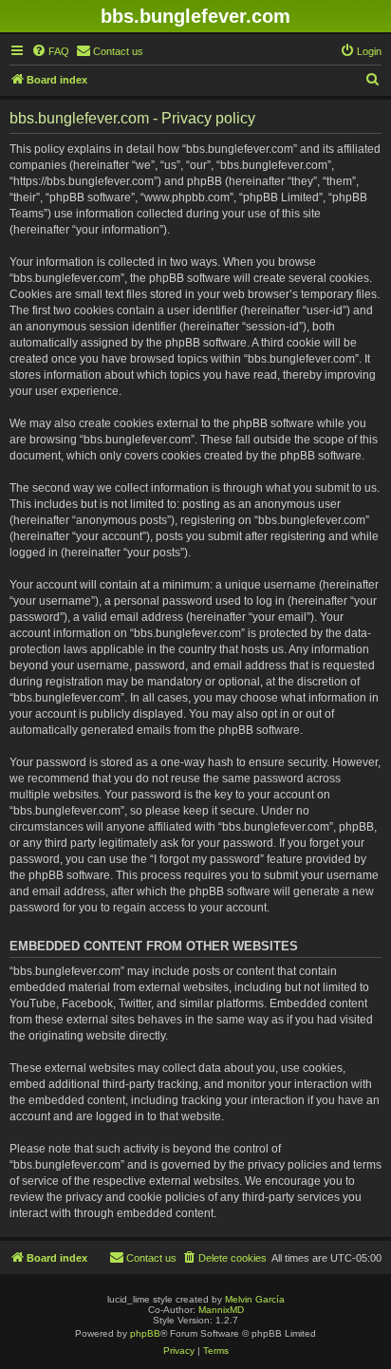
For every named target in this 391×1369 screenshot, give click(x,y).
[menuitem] (50, 51)
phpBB (145, 1333)
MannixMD (221, 1309)
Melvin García (255, 1299)
